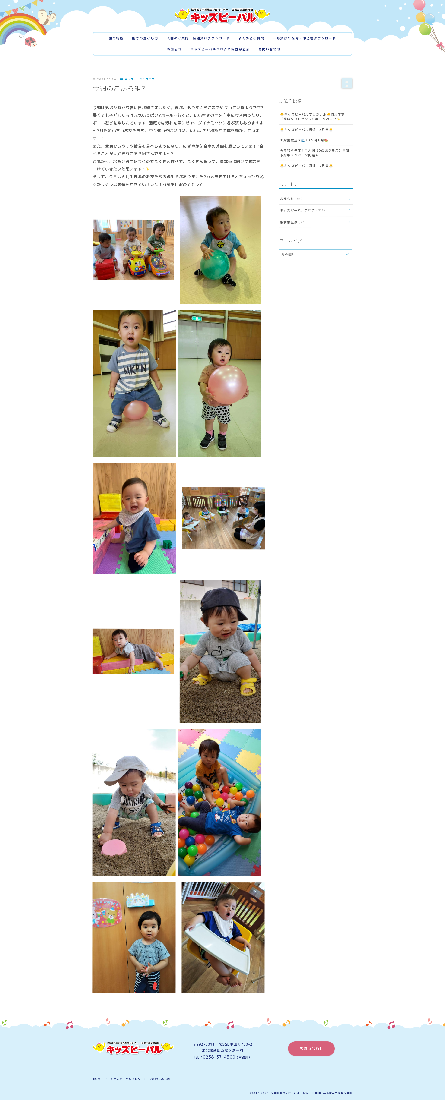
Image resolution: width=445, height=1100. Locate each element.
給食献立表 (292, 222)
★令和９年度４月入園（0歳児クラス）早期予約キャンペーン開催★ (314, 152)
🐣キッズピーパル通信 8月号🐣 (306, 129)
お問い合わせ (269, 49)
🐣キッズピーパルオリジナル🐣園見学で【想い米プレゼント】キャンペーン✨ (312, 116)
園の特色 (116, 38)
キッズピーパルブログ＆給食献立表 (220, 49)
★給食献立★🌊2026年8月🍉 (304, 140)
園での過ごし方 (145, 38)
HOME (97, 1079)
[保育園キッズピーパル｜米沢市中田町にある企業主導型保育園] (222, 16)
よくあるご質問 (251, 38)
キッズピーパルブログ (140, 79)
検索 (347, 84)
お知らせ (174, 49)
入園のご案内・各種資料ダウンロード (198, 38)
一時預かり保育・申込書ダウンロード (304, 38)
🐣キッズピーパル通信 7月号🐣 (306, 166)
